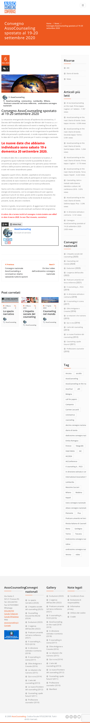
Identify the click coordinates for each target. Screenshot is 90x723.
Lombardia (37, 101)
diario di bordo (71, 430)
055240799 (9, 611)
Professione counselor (75, 349)
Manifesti (53, 689)
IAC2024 (69, 456)
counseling (70, 420)
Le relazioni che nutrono (76, 316)
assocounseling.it (11, 622)
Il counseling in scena (75, 301)
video (78, 554)
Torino (68, 534)
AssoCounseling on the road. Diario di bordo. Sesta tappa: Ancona (74, 120)
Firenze (68, 446)
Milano (47, 101)
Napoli (68, 497)
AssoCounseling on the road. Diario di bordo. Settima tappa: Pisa (74, 200)
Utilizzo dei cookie (77, 613)
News (56, 23)
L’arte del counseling (75, 327)
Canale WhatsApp (11, 616)
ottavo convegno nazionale (76, 508)
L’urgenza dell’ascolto (75, 272)
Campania (70, 404)
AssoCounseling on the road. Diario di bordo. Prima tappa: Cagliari (75, 160)
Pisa (79, 513)
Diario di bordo (73, 73)
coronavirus (26, 101)
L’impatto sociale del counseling (29, 314)
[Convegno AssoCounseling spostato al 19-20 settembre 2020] (30, 84)
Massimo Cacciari (72, 487)
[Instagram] (6, 242)
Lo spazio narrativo (8, 313)
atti (78, 389)
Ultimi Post (17, 224)
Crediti (73, 616)
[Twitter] (4, 239)
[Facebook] (7, 239)
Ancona (68, 373)
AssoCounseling (17, 97)
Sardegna (78, 529)
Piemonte (69, 513)
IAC (80, 451)
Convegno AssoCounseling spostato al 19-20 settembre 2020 (28, 112)
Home (48, 23)
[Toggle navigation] (83, 5)
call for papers (71, 399)
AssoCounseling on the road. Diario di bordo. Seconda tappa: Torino (74, 132)
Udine (68, 544)
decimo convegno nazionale (76, 425)
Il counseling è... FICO (74, 466)
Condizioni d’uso (77, 596)
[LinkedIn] (10, 239)
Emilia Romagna (72, 441)
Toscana (78, 534)
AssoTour (69, 389)
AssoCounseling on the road (77, 384)
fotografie (79, 446)
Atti (68, 68)
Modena (79, 492)
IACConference (71, 461)
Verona (68, 554)
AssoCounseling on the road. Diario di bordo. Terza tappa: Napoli (75, 172)
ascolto (79, 373)
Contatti (7, 625)
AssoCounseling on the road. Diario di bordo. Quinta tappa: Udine (74, 146)
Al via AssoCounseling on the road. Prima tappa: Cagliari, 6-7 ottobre (74, 106)
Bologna (69, 394)
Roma (68, 529)
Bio (6, 224)
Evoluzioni (71, 268)
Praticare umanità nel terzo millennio (20, 103)
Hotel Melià (70, 451)
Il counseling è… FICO (75, 287)
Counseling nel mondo (49, 313)
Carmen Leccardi (72, 409)
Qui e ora (70, 323)
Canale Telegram (11, 614)
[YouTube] (9, 242)
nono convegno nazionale (76, 503)
